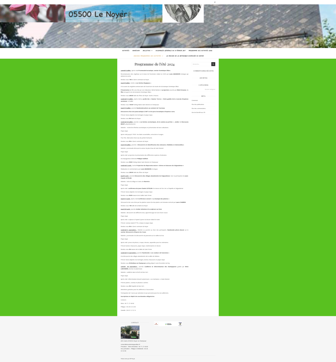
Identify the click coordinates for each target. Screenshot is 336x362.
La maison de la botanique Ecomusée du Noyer (185, 56)
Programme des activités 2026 (200, 51)
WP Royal (132, 358)
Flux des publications (198, 104)
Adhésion (136, 51)
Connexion (195, 100)
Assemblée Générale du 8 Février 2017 (171, 51)
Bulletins (146, 51)
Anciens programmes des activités (147, 56)
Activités (125, 51)
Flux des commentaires (199, 108)
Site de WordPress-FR (198, 112)
